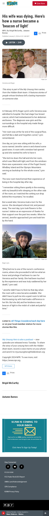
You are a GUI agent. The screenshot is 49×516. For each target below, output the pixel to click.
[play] (3, 513)
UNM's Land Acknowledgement (16, 482)
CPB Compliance (11, 487)
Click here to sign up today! (24, 447)
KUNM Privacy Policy (12, 492)
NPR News (8, 366)
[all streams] (46, 513)
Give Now (41, 3)
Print (44, 33)
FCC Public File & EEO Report (15, 477)
